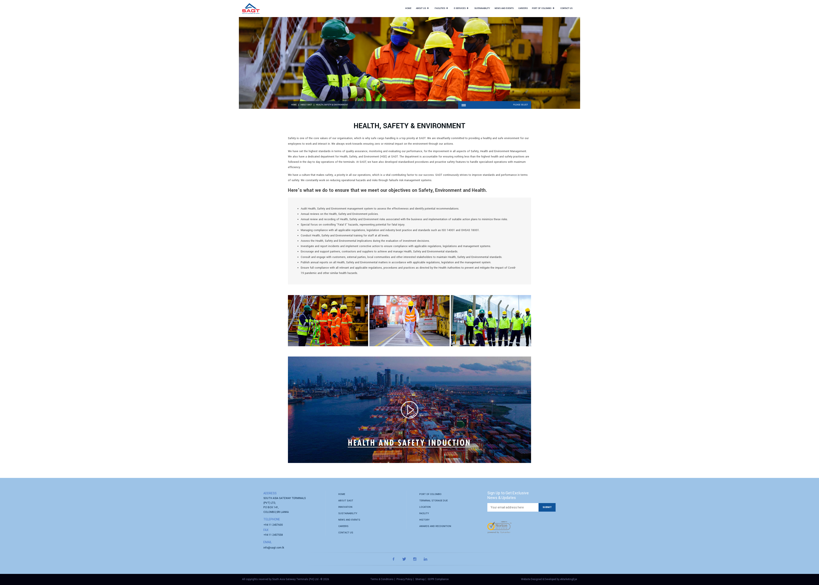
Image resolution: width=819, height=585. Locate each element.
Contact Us (566, 8)
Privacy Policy (404, 579)
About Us (422, 8)
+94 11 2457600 (273, 524)
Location (425, 507)
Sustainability (482, 8)
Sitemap (420, 579)
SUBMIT (547, 507)
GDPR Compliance (438, 579)
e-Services (461, 8)
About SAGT (306, 104)
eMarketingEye (568, 579)
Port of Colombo (543, 8)
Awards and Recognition (435, 526)
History (424, 519)
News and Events (504, 8)
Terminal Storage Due (433, 500)
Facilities (441, 8)
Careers (523, 8)
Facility (424, 513)
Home (408, 8)
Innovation (345, 507)
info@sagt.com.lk (273, 547)
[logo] (251, 8)
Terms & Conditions (382, 579)
